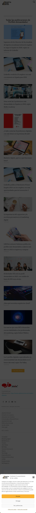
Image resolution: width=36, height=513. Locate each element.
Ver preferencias (18, 505)
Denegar (18, 501)
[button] (33, 477)
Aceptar (18, 496)
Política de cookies (12, 509)
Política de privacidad (22, 509)
